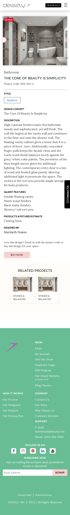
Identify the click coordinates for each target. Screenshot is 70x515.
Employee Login (45, 365)
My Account (42, 354)
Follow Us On (35, 445)
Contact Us (42, 399)
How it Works (13, 393)
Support (41, 421)
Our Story (41, 405)
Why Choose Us (45, 410)
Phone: (40, 437)
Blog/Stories (43, 385)
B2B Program (43, 370)
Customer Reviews (46, 416)
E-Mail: (39, 427)
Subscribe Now (35, 457)
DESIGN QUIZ (53, 5)
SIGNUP (60, 472)
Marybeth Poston (15, 232)
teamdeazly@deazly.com (50, 431)
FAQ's (38, 348)
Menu (38, 342)
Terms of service (43, 495)
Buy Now (17, 254)
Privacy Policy (24, 495)
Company (41, 393)
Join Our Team (44, 359)
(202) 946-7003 (54, 437)
